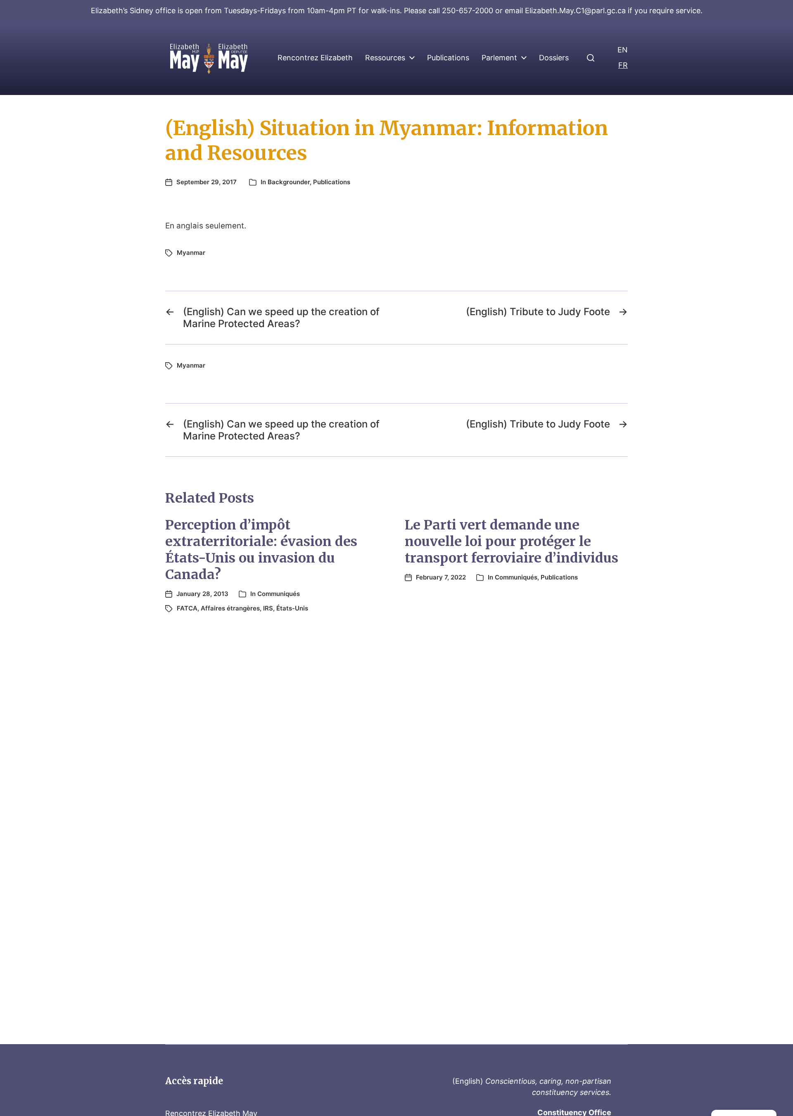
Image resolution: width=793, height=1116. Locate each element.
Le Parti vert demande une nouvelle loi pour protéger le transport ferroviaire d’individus (511, 541)
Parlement (499, 58)
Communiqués (278, 594)
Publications (448, 58)
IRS (268, 608)
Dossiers (554, 58)
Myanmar (191, 252)
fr (623, 65)
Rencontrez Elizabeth (315, 58)
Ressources (385, 58)
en (622, 49)
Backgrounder (289, 182)
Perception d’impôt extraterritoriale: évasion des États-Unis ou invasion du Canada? (261, 550)
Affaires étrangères (230, 608)
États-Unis (292, 608)
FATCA (187, 608)
